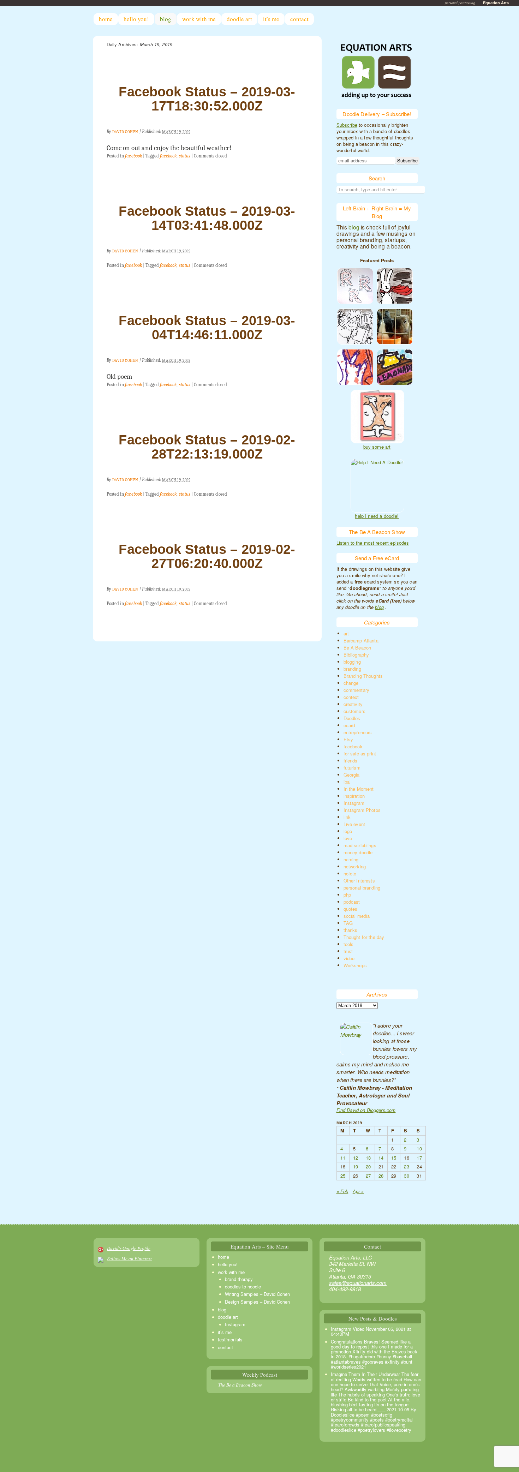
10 (419, 1148)
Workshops (355, 965)
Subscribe (346, 124)
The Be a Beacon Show (240, 1385)
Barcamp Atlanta (361, 640)
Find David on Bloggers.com (366, 1110)
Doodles (352, 718)
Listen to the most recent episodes (372, 542)
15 (393, 1157)
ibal (347, 781)
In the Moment (359, 788)
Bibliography (356, 654)
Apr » (358, 1191)
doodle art (239, 19)
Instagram (354, 803)
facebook (133, 155)
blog (165, 19)
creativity (353, 704)
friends (351, 760)
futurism (352, 767)
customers (354, 711)
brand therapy (239, 1279)
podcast (352, 901)
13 (368, 1157)
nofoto (350, 873)
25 (342, 1175)
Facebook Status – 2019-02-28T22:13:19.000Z (207, 446)
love (348, 838)
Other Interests (359, 880)
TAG (348, 923)
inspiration (354, 795)
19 (355, 1166)
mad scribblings (360, 845)
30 (406, 1175)
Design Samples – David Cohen (257, 1301)
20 (368, 1166)
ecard (349, 725)
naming (351, 859)
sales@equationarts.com (358, 1282)
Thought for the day (364, 937)
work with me (199, 19)
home (106, 19)
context (351, 697)
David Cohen (125, 132)
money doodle (358, 852)
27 (368, 1175)
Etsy (348, 739)
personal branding (362, 887)
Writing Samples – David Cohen (257, 1294)
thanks (351, 930)
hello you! (136, 19)
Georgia (352, 774)
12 (355, 1157)
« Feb (342, 1191)
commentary (357, 690)
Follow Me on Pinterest (129, 1258)
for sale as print (360, 753)
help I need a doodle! (377, 516)
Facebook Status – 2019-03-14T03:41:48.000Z (207, 218)
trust (348, 951)
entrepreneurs (358, 732)
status (184, 155)
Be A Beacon (357, 647)
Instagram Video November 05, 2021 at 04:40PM (371, 1331)
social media (357, 915)
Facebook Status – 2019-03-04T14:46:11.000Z (207, 327)
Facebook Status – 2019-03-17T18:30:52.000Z (207, 98)
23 (406, 1166)
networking (355, 866)
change (351, 683)
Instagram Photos (362, 810)
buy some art (377, 447)
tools (349, 944)
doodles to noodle (243, 1286)
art (346, 633)
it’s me (271, 19)
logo (348, 831)
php (347, 894)
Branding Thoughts (363, 675)
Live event (354, 824)
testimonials (230, 1339)
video (349, 958)
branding (352, 668)
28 (380, 1175)
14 (380, 1157)
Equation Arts (496, 3)
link (347, 817)
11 (342, 1157)
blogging (352, 661)
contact (299, 19)
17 (419, 1157)
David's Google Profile (128, 1248)
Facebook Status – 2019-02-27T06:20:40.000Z (207, 556)
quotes (351, 908)
